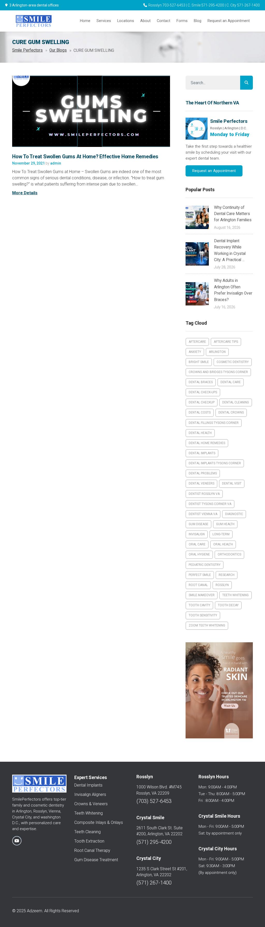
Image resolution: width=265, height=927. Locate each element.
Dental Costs (200, 412)
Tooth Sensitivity (203, 615)
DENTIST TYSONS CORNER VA (210, 504)
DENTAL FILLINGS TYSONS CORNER (214, 423)
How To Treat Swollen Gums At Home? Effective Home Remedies (85, 157)
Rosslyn (222, 585)
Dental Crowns (231, 412)
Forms (182, 21)
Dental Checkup (202, 402)
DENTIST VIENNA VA (203, 514)
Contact (163, 21)
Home (85, 21)
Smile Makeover (202, 595)
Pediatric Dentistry (204, 565)
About (145, 21)
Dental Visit (231, 483)
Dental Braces (201, 382)
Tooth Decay (228, 605)
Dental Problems (203, 473)
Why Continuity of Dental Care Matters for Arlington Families (233, 214)
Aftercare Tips (226, 342)
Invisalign (197, 534)
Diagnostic (234, 514)
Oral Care (197, 544)
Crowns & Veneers (91, 803)
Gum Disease (198, 524)
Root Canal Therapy (92, 850)
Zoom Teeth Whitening (207, 625)
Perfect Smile (200, 575)
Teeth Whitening (235, 595)
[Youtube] (16, 840)
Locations (125, 21)
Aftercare (197, 342)
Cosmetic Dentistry (233, 362)
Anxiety (195, 352)
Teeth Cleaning (87, 831)
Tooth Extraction (89, 841)
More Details (25, 192)
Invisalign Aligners (90, 794)
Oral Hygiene (199, 554)
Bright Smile (199, 362)
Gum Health (225, 524)
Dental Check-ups (203, 392)
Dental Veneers (201, 483)
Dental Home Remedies (207, 443)
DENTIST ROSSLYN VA (204, 494)
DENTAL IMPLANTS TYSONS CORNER (215, 463)
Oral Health (223, 544)
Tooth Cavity (199, 605)
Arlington (217, 352)
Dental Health (200, 433)
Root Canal (198, 585)
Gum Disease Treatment (96, 859)
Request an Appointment (229, 21)
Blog (197, 21)
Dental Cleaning (235, 402)
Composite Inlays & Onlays (98, 822)
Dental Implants (202, 453)
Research (226, 575)
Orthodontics (229, 554)
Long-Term (221, 534)
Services (104, 21)
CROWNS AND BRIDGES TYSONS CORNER (218, 372)
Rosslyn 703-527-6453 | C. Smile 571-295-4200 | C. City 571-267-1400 (204, 5)
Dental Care (230, 382)
